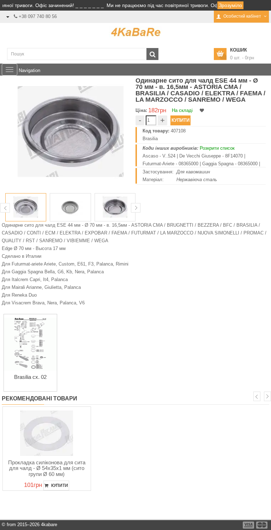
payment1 (249, 525)
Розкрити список (217, 148)
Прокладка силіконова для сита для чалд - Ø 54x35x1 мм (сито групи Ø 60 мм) (46, 468)
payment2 (262, 525)
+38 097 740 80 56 (38, 16)
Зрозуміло (230, 5)
